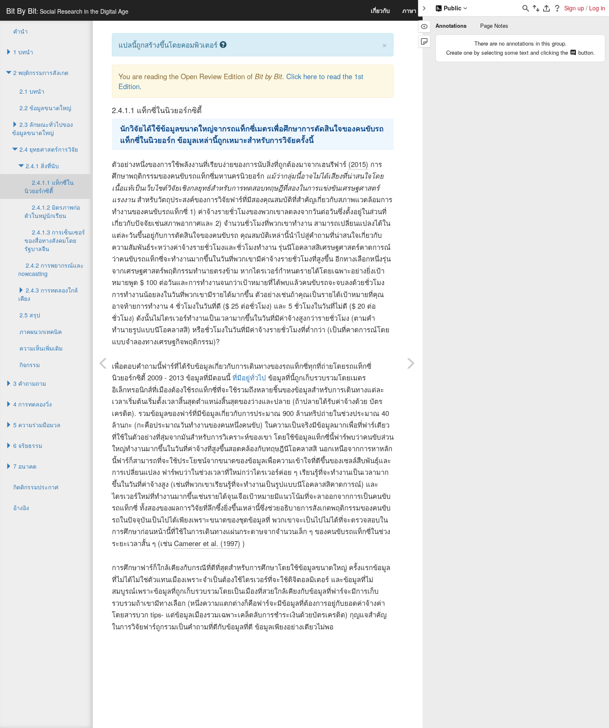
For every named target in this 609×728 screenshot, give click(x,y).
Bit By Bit (67, 10)
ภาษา (409, 10)
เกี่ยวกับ (380, 10)
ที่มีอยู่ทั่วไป (249, 377)
